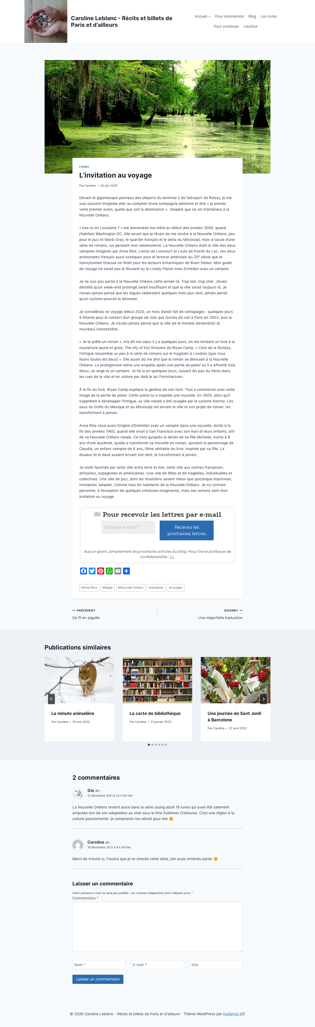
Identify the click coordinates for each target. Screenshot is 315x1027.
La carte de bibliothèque (155, 713)
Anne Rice (89, 587)
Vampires (156, 587)
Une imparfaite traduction (220, 614)
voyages (176, 587)
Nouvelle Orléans (130, 587)
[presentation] (79, 680)
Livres (84, 166)
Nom (80, 965)
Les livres (269, 16)
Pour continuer (226, 26)
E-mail (140, 965)
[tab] (149, 745)
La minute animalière (72, 713)
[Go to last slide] (51, 699)
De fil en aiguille (86, 614)
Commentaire (85, 898)
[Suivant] (263, 699)
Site (194, 965)
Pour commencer (229, 16)
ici (172, 557)
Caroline (90, 185)
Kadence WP (234, 1014)
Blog (252, 16)
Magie (107, 587)
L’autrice (250, 26)
